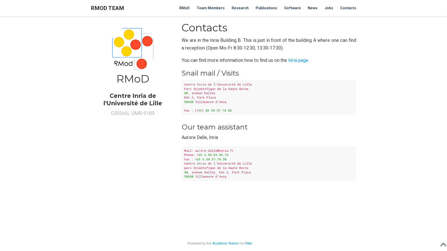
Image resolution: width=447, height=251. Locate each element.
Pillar (248, 243)
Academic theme (225, 243)
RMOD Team (107, 8)
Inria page (298, 60)
